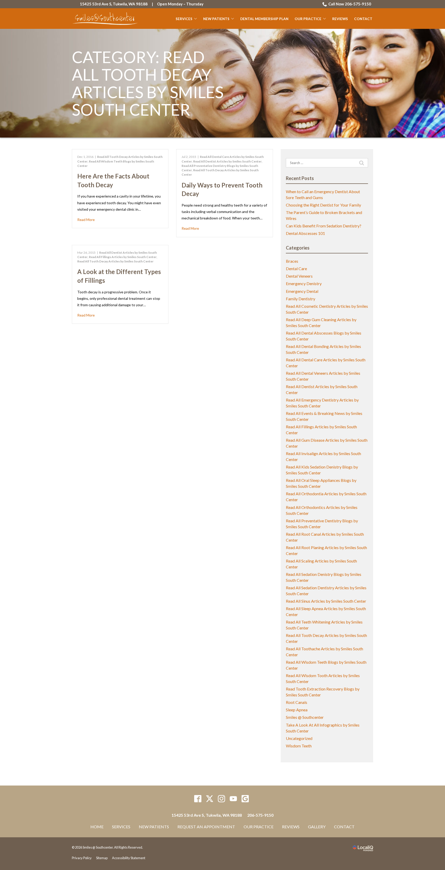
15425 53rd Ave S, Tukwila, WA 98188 (114, 4)
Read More (86, 219)
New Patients (216, 19)
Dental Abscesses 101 (305, 233)
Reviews (340, 19)
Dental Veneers (299, 276)
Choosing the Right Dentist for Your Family (323, 204)
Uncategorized (299, 738)
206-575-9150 (260, 815)
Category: (148, 83)
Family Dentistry (300, 298)
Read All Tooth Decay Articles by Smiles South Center (115, 261)
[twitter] (209, 798)
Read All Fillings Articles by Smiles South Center (123, 257)
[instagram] (221, 798)
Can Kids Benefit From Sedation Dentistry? (323, 225)
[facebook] (197, 798)
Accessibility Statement (128, 858)
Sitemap (102, 858)
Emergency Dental (302, 291)
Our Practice (308, 19)
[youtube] (233, 798)
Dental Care (296, 268)
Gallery (317, 826)
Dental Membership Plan (264, 19)
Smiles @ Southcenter (305, 717)
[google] (245, 798)
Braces (292, 261)
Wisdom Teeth (299, 745)
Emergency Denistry (304, 283)
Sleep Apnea (296, 709)
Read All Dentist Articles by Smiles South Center (227, 161)
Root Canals (296, 702)
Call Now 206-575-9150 (349, 4)
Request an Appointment (206, 826)
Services (184, 19)
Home (97, 826)
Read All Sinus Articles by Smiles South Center (326, 601)
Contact (363, 19)
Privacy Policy (82, 858)
